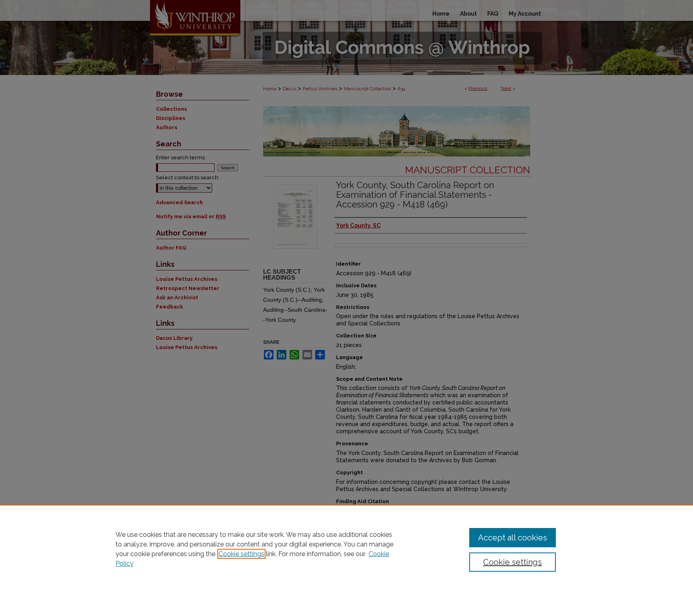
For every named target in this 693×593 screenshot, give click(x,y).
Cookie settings (241, 554)
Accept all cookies (512, 537)
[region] (346, 549)
